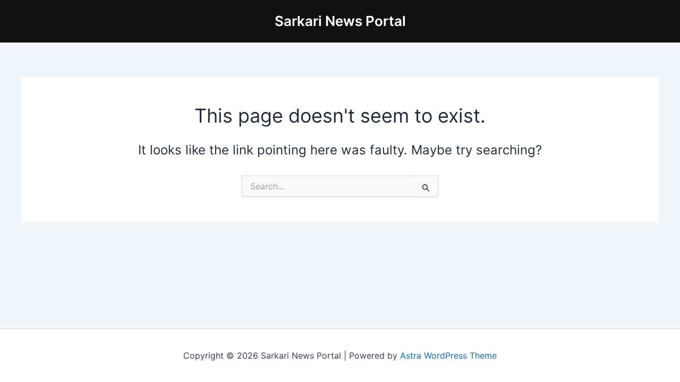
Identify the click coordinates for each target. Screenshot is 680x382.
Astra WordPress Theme (448, 355)
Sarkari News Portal (340, 21)
